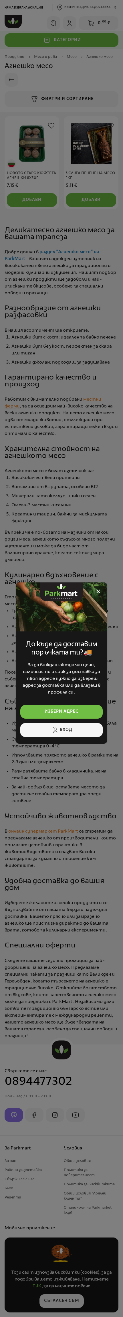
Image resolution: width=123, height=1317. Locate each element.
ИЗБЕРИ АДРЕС (61, 712)
